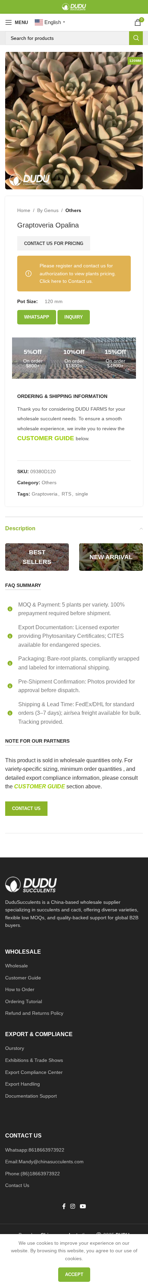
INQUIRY (73, 317)
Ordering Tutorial (23, 1001)
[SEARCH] (136, 38)
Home (23, 210)
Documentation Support (31, 1096)
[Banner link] (37, 557)
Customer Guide (23, 977)
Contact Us (17, 1185)
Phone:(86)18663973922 (32, 1173)
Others (73, 210)
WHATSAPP (36, 317)
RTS (66, 494)
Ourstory (14, 1048)
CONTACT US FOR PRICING (53, 243)
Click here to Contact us (66, 281)
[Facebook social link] (64, 1206)
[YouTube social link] (82, 1206)
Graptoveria (44, 494)
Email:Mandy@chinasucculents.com (44, 1161)
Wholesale (16, 965)
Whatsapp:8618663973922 (34, 1150)
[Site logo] (74, 6)
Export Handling (22, 1084)
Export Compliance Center (34, 1072)
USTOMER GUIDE (42, 786)
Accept (74, 1274)
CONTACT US (26, 808)
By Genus (48, 210)
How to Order (19, 989)
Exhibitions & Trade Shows (34, 1060)
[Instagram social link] (72, 1206)
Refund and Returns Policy (34, 1013)
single (81, 494)
